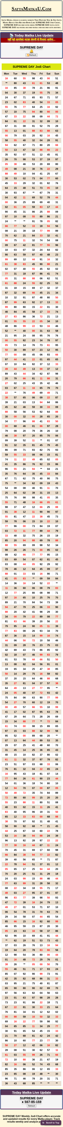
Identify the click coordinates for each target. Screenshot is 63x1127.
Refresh (31, 55)
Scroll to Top (52, 1122)
